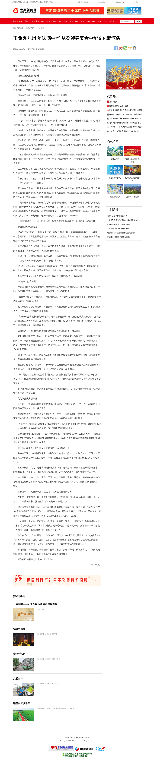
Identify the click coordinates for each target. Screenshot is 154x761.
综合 (77, 21)
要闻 (20, 21)
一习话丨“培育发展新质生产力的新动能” (124, 131)
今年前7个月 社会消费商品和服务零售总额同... (126, 127)
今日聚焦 (40, 28)
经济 (43, 21)
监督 (48, 21)
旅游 (82, 21)
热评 (71, 21)
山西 (37, 21)
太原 (31, 21)
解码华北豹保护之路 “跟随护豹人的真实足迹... (126, 114)
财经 (88, 21)
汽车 (105, 21)
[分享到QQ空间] (130, 48)
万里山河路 (113, 102)
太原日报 (21, 49)
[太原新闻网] (24, 11)
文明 (54, 21)
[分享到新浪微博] (121, 48)
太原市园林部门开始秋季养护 (118, 229)
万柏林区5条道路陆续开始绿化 (118, 237)
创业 (60, 21)
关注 (26, 21)
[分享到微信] (125, 48)
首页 (14, 21)
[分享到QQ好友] (134, 48)
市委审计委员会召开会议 (118, 106)
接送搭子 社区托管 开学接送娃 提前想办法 (123, 220)
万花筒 (111, 21)
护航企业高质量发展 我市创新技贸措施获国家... (127, 110)
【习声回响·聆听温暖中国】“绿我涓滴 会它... (126, 123)
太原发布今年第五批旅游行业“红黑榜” (121, 233)
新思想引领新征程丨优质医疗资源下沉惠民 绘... (127, 119)
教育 (94, 21)
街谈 (65, 21)
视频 (99, 21)
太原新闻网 (30, 28)
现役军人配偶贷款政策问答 (117, 216)
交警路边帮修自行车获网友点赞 (119, 224)
